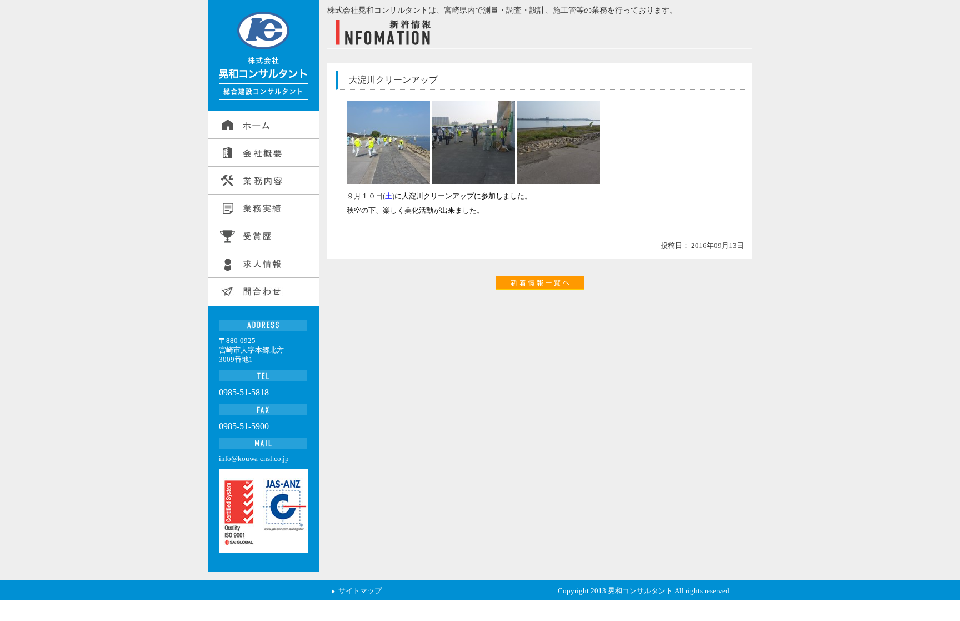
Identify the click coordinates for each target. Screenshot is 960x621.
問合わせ (263, 292)
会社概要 (263, 153)
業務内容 (263, 181)
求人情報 (263, 264)
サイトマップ (360, 591)
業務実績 (263, 208)
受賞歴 (263, 236)
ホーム (263, 125)
